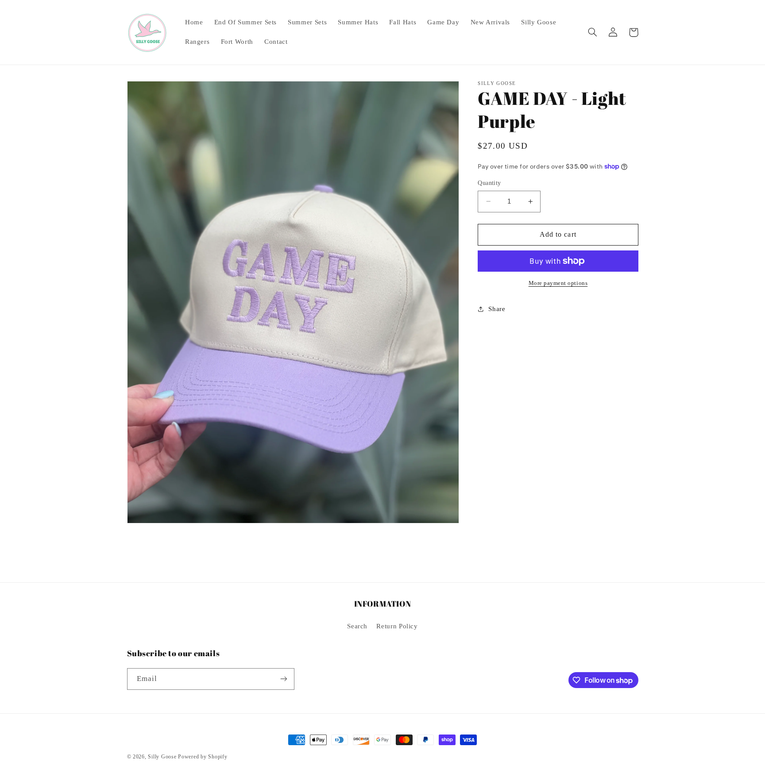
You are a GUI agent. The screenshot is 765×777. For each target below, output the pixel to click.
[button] (593, 32)
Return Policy (396, 626)
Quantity (489, 183)
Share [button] (496, 308)
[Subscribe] (283, 679)
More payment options (558, 283)
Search (357, 626)
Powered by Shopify (202, 756)
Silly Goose (162, 756)
